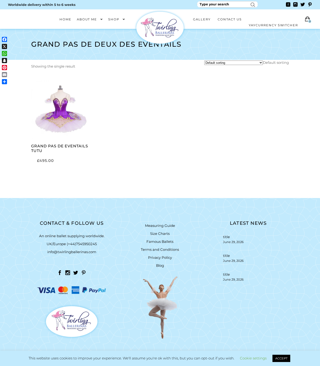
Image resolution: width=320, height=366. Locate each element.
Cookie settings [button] (253, 358)
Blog (160, 265)
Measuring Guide (160, 225)
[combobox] (276, 62)
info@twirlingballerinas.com (71, 252)
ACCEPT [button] (281, 358)
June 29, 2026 (233, 242)
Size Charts (160, 233)
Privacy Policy (160, 257)
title (226, 237)
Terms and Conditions (160, 249)
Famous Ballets (159, 241)
